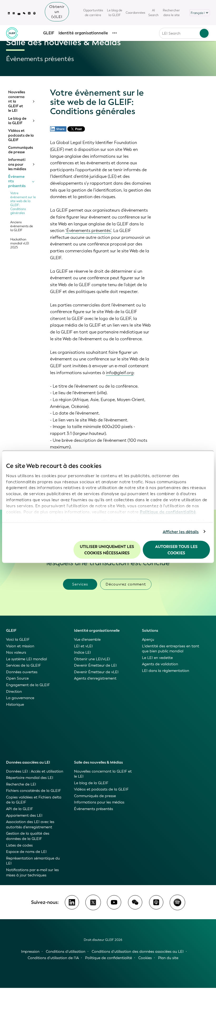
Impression (30, 951)
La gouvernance (20, 697)
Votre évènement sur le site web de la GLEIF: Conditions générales (23, 203)
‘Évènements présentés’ (88, 230)
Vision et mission (20, 646)
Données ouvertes (21, 672)
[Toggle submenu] (33, 101)
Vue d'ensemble (87, 639)
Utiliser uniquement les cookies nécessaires (107, 550)
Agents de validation (160, 664)
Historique (15, 704)
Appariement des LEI (24, 815)
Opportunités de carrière (93, 12)
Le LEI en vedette (157, 657)
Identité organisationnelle (83, 33)
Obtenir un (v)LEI (57, 11)
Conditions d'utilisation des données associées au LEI (138, 951)
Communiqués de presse (20, 150)
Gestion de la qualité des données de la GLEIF (27, 836)
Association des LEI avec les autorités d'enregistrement (30, 824)
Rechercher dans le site (171, 12)
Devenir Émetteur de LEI (95, 665)
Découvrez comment (126, 584)
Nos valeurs (16, 652)
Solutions (150, 630)
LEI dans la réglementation (165, 670)
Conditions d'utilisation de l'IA (53, 957)
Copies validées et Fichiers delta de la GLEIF (33, 800)
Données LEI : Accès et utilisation (34, 771)
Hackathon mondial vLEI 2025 (19, 243)
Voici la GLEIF (18, 639)
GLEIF (48, 33)
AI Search (153, 12)
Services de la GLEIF (23, 665)
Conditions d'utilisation (65, 951)
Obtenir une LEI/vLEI (92, 659)
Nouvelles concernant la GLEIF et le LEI (16, 101)
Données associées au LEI (28, 762)
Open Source (17, 678)
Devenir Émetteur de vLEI (96, 672)
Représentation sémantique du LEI (33, 861)
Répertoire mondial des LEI (29, 777)
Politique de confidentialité (168, 511)
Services (80, 584)
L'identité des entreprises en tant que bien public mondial (170, 649)
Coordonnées (135, 13)
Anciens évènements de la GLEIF (21, 226)
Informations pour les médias (17, 164)
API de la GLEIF (19, 808)
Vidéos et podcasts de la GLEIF (21, 135)
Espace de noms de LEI (26, 851)
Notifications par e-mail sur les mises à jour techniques (32, 872)
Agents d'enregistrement (95, 678)
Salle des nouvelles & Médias (98, 762)
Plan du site (168, 957)
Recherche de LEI (21, 784)
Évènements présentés (17, 181)
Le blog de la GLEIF (114, 12)
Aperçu (148, 639)
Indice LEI (82, 652)
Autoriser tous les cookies (176, 550)
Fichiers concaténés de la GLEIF (33, 790)
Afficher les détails (181, 531)
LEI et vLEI (83, 646)
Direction (14, 691)
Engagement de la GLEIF (28, 684)
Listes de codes (19, 845)
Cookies (145, 957)
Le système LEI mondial (26, 659)
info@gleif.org (120, 372)
